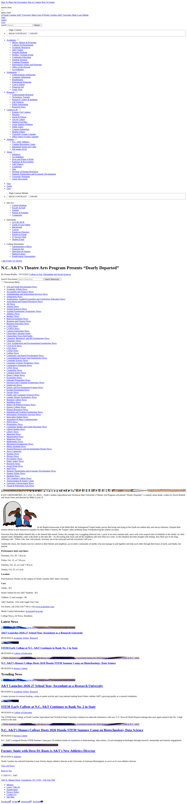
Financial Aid (18, 87)
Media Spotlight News (16, 446)
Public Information (20, 104)
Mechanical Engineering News (20, 444)
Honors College (20, 668)
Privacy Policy (13, 792)
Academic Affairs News (17, 289)
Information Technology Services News (24, 414)
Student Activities (19, 122)
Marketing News (14, 439)
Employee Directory (21, 232)
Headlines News (14, 402)
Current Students (19, 205)
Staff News (11, 468)
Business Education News (18, 323)
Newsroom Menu (12, 282)
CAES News (12, 326)
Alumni (15, 210)
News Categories (14, 451)
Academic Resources (21, 47)
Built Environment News (17, 319)
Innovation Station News (17, 417)
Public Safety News (15, 461)
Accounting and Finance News (20, 292)
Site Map (10, 797)
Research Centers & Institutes (25, 99)
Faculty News (13, 392)
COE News (12, 348)
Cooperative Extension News (19, 365)
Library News (13, 432)
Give (3, 22)
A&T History (18, 164)
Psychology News (14, 459)
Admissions (12, 72)
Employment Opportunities (23, 256)
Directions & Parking (21, 251)
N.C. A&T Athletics (20, 142)
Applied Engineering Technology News (24, 311)
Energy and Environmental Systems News (25, 387)
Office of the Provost (21, 67)
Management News (15, 436)
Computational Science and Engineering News (27, 358)
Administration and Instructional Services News (27, 294)
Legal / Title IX (13, 787)
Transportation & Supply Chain (20, 481)
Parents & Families (20, 213)
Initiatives (16, 154)
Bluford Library (19, 254)
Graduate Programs (20, 62)
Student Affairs (18, 132)
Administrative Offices (22, 246)
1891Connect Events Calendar (25, 137)
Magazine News (14, 434)
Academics (11, 40)
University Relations (21, 176)
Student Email (18, 239)
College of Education (23, 653)
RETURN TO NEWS (11, 261)
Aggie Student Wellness (22, 124)
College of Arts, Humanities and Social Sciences (50, 274)
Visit (3, 17)
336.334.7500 (49, 780)
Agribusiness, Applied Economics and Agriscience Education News (36, 299)
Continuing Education (21, 57)
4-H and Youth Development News (22, 287)
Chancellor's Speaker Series (19, 333)
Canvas (15, 229)
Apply (4, 20)
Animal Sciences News (17, 309)
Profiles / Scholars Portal (22, 55)
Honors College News (16, 407)
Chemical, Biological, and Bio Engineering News (28, 338)
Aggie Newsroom (20, 179)
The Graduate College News (19, 478)
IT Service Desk (19, 237)
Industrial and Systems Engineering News (25, 412)
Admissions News (14, 296)
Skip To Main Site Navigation (14, 2)
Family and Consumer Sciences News (23, 395)
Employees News (14, 385)
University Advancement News (20, 483)
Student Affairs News (16, 473)
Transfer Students (19, 52)
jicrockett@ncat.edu (34, 611)
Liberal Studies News (16, 429)
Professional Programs (21, 82)
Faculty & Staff (18, 208)
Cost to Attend (18, 84)
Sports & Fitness (19, 117)
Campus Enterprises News (18, 331)
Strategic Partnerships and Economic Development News (31, 471)
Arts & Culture (18, 119)
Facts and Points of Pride (23, 159)
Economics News (14, 377)
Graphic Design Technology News (22, 397)
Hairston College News (17, 400)
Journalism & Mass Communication (22, 419)
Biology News (13, 316)
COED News (12, 350)
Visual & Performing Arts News (20, 486)
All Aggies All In (19, 149)
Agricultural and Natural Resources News (25, 301)
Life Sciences (18, 102)
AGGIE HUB (18, 222)
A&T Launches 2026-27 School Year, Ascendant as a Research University (42, 632)
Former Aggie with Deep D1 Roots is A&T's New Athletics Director (48, 751)
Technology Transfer (21, 97)
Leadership (17, 167)
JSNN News (12, 422)
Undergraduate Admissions (23, 75)
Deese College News (16, 375)
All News (11, 304)
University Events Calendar (24, 134)
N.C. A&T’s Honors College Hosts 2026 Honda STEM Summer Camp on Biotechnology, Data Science (58, 663)
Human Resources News (17, 409)
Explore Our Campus (21, 112)
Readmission (17, 79)
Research (11, 92)
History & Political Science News (21, 405)
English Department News (18, 390)
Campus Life (12, 109)
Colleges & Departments (22, 45)
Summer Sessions (19, 60)
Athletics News (13, 314)
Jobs (14, 169)
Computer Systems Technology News (23, 363)
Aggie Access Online (21, 225)
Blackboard (17, 227)
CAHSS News (13, 328)
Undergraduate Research (22, 94)
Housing (15, 114)
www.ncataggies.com (44, 606)
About (9, 152)
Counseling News (14, 370)
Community (17, 215)
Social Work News (15, 466)
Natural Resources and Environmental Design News (29, 449)
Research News (19, 107)
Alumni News (13, 306)
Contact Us (11, 794)
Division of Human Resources (25, 171)
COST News (12, 368)
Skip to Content (34, 2)
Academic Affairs (21, 638)
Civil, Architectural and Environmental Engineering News (32, 343)
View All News (8, 766)
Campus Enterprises (20, 129)
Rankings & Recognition (23, 162)
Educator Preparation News (18, 380)
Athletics (10, 139)
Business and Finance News (19, 321)
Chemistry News (14, 341)
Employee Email (19, 234)
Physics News (13, 456)
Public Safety (18, 127)
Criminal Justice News (16, 373)
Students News (13, 476)
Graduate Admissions (21, 77)
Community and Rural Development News (25, 355)
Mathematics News (15, 441)
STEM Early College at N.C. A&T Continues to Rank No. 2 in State (39, 648)
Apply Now (17, 89)
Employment (12, 789)
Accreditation (18, 69)
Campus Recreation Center (23, 144)
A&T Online (17, 50)
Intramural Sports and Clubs (24, 147)
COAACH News (14, 346)
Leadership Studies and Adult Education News (27, 427)
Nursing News (13, 454)
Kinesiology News (15, 424)
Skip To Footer (48, 2)
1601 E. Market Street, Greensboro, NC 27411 (21, 780)
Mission (10, 785)
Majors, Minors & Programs (24, 42)
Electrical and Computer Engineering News (25, 382)
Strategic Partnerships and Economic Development (34, 174)
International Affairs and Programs (27, 64)
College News (13, 353)
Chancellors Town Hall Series (19, 336)
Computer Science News (17, 360)
